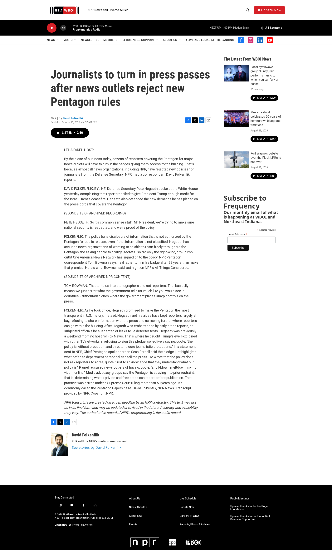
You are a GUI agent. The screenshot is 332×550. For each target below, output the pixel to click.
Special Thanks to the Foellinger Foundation (249, 508)
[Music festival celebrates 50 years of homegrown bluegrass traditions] (236, 118)
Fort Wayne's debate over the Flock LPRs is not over (266, 158)
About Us (170, 40)
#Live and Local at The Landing (209, 40)
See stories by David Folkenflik (96, 447)
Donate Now (271, 10)
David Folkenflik (73, 118)
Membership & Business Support (129, 40)
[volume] (63, 28)
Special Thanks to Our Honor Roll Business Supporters (250, 518)
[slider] (69, 28)
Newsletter (90, 40)
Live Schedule (188, 498)
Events (133, 524)
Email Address (237, 234)
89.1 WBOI (107, 518)
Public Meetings (240, 498)
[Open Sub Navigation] (58, 40)
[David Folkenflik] (59, 444)
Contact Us (135, 515)
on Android (87, 524)
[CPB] (172, 542)
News (51, 40)
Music (68, 40)
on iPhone (74, 524)
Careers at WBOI (189, 515)
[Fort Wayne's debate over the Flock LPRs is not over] (236, 159)
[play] (52, 28)
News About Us (138, 507)
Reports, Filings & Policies (195, 524)
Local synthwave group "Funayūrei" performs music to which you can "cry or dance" (264, 75)
